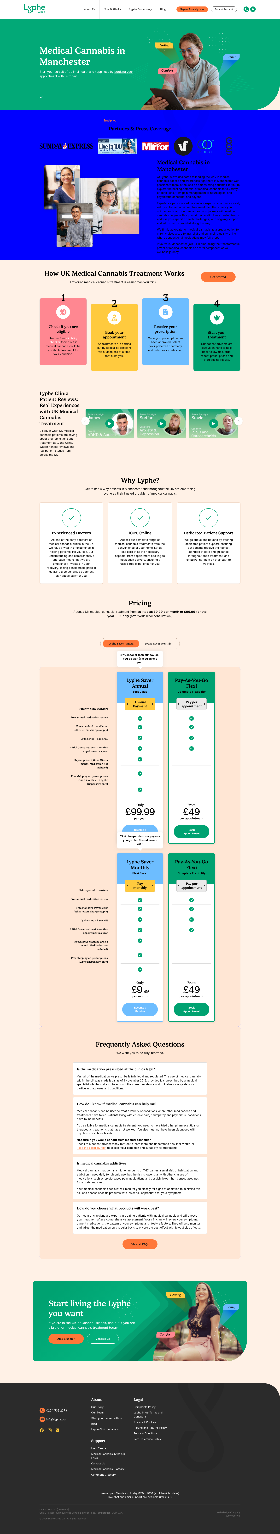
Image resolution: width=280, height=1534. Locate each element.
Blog (163, 9)
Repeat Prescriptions (192, 9)
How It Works (112, 9)
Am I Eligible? (66, 1338)
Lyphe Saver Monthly (158, 643)
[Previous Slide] (85, 421)
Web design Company (228, 1512)
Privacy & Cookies (145, 1422)
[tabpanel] (140, 1078)
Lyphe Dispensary (140, 9)
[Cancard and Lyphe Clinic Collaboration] (205, 146)
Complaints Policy (145, 1407)
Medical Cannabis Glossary (107, 1469)
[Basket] (253, 9)
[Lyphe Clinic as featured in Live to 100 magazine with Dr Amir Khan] (117, 146)
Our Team (97, 1412)
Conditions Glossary (103, 1474)
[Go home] (34, 9)
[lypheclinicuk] (42, 1430)
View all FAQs (140, 1244)
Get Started (218, 277)
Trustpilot (110, 120)
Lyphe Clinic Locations (105, 1429)
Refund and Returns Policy (150, 1427)
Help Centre (98, 1448)
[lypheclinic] (57, 1430)
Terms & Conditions (146, 1433)
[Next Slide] (238, 421)
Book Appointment (191, 831)
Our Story (97, 1407)
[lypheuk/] (50, 1430)
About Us (89, 9)
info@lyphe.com (56, 1419)
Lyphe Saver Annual (121, 643)
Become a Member (140, 831)
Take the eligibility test (91, 1147)
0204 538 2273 (56, 1410)
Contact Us (103, 1338)
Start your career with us (106, 1418)
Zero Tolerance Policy (147, 1439)
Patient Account (224, 9)
